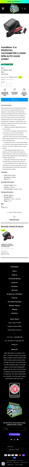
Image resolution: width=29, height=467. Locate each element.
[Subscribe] (24, 429)
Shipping (3, 79)
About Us (14, 275)
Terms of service (24, 462)
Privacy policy (16, 462)
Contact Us (14, 282)
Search (14, 271)
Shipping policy (10, 464)
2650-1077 (5, 207)
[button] (3, 8)
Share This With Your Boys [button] (15, 212)
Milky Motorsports (14, 219)
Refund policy (9, 462)
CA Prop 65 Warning (14, 278)
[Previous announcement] (2, 1)
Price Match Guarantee (14, 301)
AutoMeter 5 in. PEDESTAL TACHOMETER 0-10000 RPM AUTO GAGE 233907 (7, 245)
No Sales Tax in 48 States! (14, 294)
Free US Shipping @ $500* (24, 94)
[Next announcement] (26, 1)
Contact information (19, 464)
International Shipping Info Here (4, 94)
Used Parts (14, 313)
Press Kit (14, 298)
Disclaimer (14, 286)
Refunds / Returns (14, 305)
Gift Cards (14, 290)
